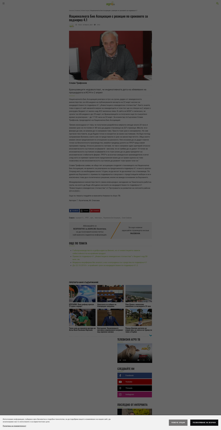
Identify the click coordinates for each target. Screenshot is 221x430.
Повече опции (178, 422)
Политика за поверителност (14, 426)
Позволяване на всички (204, 422)
